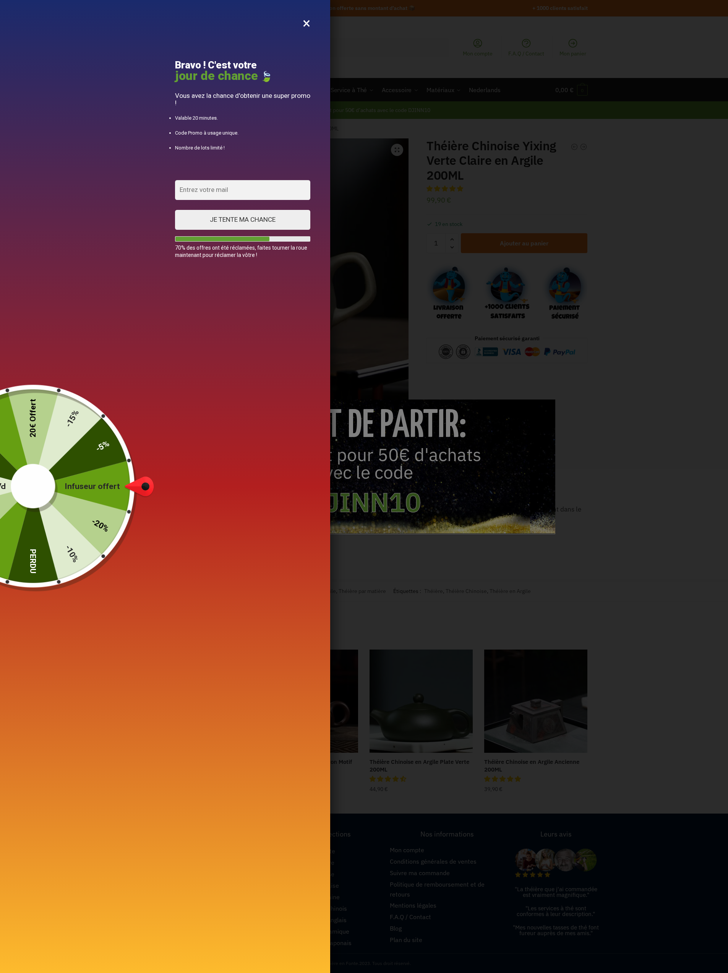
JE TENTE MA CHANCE (243, 219)
